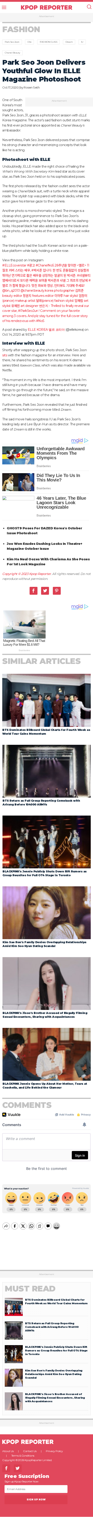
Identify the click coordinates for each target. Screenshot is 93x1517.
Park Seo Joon (12, 41)
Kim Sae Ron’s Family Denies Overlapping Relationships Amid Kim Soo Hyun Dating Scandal (53, 1374)
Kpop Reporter (40, 574)
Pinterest (57, 591)
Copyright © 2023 (15, 574)
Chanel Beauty (12, 52)
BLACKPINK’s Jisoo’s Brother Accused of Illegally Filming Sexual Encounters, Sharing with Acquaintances (55, 1398)
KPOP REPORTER (46, 7)
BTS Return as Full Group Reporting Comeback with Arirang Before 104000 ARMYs (52, 1327)
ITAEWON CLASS (48, 41)
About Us (8, 1451)
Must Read (30, 1288)
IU (82, 41)
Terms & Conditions (22, 1455)
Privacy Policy (54, 1451)
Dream (69, 41)
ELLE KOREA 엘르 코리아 (46, 330)
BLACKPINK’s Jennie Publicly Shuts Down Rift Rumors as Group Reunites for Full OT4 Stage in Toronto (56, 1350)
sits (4, 355)
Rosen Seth (32, 87)
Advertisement (46, 16)
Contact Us (29, 1451)
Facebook (33, 591)
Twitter (45, 591)
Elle (29, 41)
